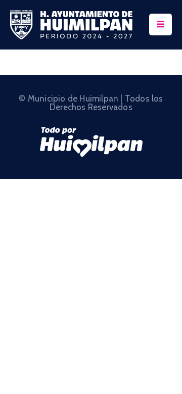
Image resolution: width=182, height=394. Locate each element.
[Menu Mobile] (160, 24)
